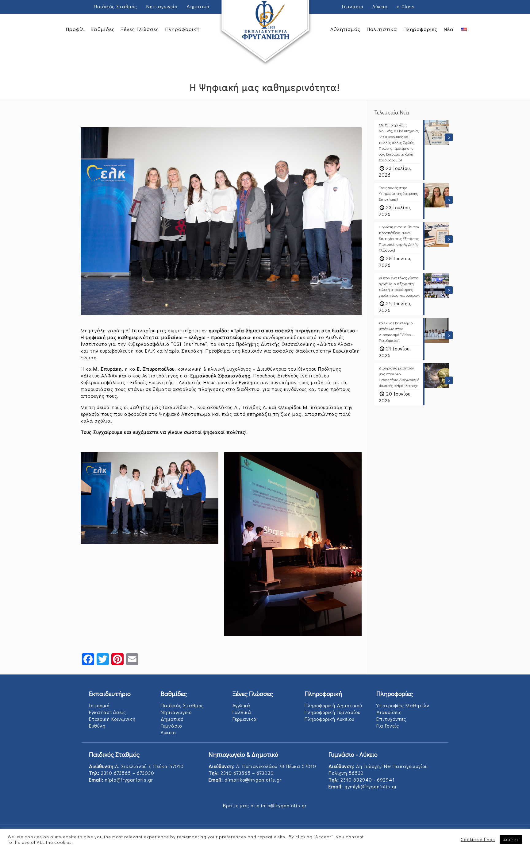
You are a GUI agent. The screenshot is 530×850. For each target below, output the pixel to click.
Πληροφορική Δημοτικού (333, 705)
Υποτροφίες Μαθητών (402, 705)
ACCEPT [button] (511, 839)
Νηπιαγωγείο (161, 6)
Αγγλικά (241, 705)
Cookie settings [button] (478, 839)
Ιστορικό (99, 705)
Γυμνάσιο (352, 6)
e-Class (406, 6)
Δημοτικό (197, 6)
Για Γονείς (387, 725)
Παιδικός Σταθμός (115, 6)
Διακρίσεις (389, 712)
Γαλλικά (241, 712)
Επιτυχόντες (391, 719)
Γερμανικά (244, 719)
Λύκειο (379, 6)
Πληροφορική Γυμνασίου (332, 712)
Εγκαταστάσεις (107, 712)
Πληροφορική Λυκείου (329, 719)
